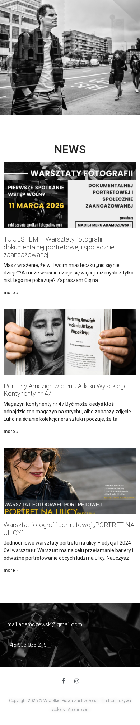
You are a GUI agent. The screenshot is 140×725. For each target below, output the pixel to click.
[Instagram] (77, 681)
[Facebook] (63, 681)
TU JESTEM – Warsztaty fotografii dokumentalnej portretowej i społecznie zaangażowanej (59, 246)
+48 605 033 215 (26, 645)
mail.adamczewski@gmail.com (44, 624)
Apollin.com (79, 709)
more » (11, 292)
